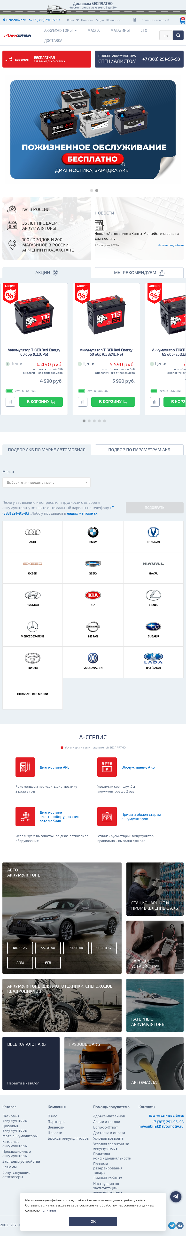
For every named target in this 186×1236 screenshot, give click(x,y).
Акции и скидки (106, 1121)
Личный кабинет (107, 1178)
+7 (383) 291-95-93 (168, 1122)
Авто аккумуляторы (24, 872)
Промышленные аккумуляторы (16, 1153)
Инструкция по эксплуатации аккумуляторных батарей (108, 1190)
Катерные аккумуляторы (15, 1143)
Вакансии (56, 1127)
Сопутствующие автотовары (16, 1174)
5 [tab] (103, 420)
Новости (87, 20)
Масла (93, 30)
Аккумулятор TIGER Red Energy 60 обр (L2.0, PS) (34, 352)
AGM (20, 963)
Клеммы (9, 1167)
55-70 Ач (48, 948)
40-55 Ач (20, 948)
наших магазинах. (82, 513)
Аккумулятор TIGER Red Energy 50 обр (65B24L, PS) (106, 352)
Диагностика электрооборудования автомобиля (59, 816)
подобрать (154, 507)
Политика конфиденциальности (112, 1156)
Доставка (53, 40)
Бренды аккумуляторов (68, 1138)
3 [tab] (93, 420)
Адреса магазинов (109, 1116)
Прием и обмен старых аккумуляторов (141, 816)
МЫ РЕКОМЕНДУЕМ (135, 272)
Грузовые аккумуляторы (15, 1128)
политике (48, 1210)
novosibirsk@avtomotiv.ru (161, 1126)
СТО (143, 30)
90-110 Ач (103, 948)
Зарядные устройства (21, 1161)
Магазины (120, 30)
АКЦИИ (42, 272)
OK (93, 1221)
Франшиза (113, 20)
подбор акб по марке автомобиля (46, 449)
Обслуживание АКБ (138, 767)
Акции (99, 20)
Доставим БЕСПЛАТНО (93, 3)
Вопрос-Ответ (105, 1127)
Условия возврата (108, 1138)
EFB (48, 963)
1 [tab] (90, 189)
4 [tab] (98, 420)
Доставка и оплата (109, 1132)
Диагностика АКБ (55, 767)
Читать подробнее (171, 245)
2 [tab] (95, 189)
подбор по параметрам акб (139, 449)
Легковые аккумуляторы (15, 1118)
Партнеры (56, 1121)
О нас (71, 20)
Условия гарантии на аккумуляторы (111, 1146)
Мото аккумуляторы (20, 1136)
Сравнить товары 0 (155, 20)
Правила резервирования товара (107, 1168)
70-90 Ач (76, 948)
